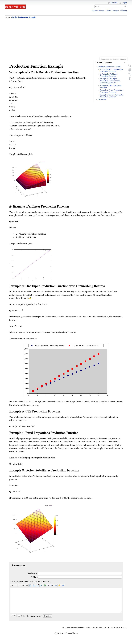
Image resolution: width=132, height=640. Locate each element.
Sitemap (123, 11)
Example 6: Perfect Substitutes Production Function (111, 96)
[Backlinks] (130, 74)
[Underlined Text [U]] (19, 585)
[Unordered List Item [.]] (52, 585)
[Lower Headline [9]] (34, 585)
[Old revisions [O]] (130, 70)
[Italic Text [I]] (16, 585)
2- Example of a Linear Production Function (108, 75)
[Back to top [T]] (130, 78)
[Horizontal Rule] (56, 585)
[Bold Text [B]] (12, 585)
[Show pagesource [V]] (130, 66)
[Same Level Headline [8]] (30, 585)
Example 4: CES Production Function (110, 86)
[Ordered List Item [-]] (48, 585)
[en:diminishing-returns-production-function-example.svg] (66, 370)
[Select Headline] (41, 585)
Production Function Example (23, 17)
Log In (124, 3)
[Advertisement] (66, 41)
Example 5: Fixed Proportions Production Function (111, 91)
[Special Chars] (63, 585)
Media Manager (112, 11)
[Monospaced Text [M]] (23, 585)
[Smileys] (59, 585)
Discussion (102, 99)
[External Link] (45, 585)
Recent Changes (98, 11)
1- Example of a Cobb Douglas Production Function (111, 70)
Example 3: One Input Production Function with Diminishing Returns (110, 81)
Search (125, 6)
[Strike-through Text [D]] (27, 585)
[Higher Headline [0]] (37, 585)
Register (114, 3)
